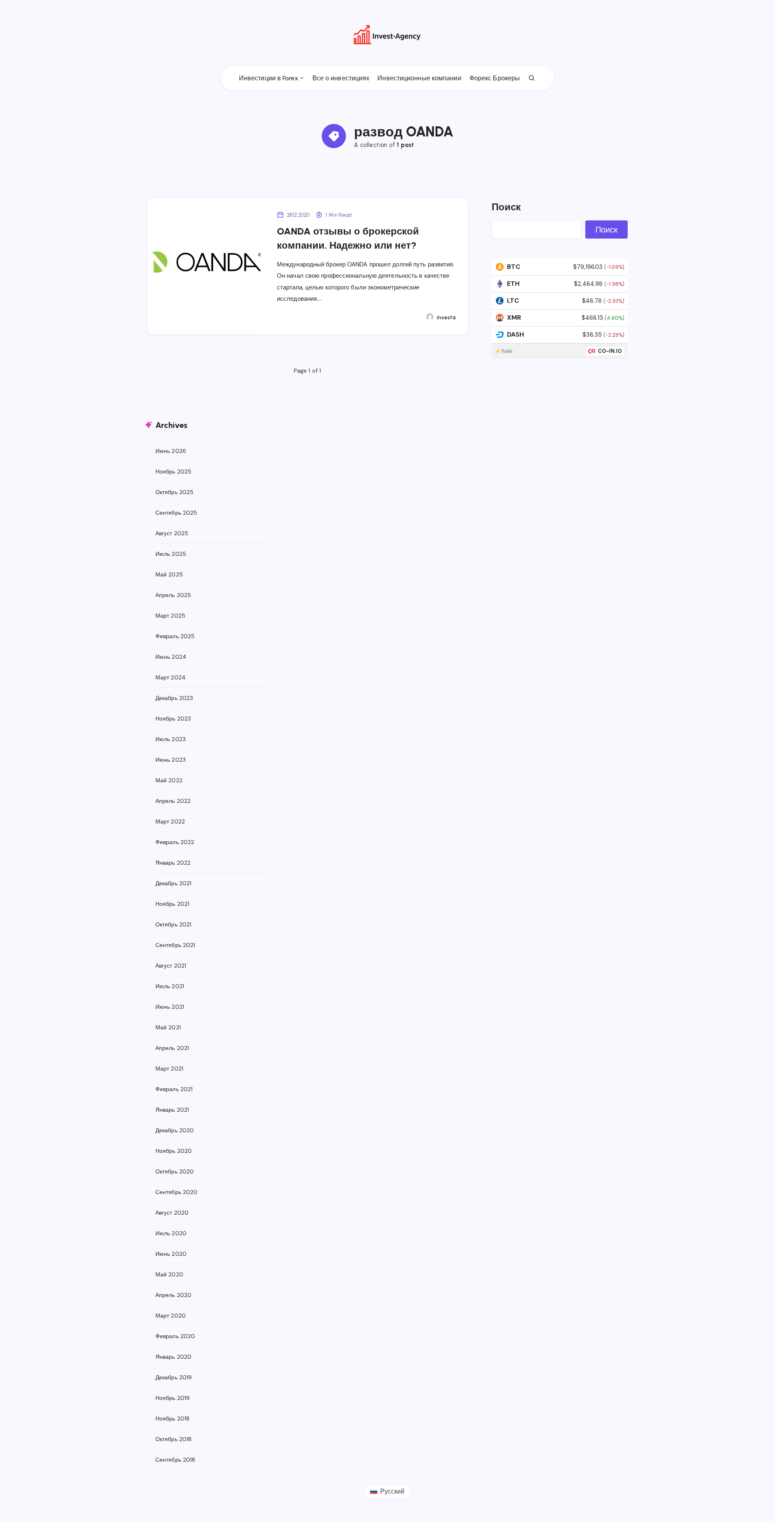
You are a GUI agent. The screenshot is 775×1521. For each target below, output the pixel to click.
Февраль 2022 (174, 842)
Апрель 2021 (172, 1048)
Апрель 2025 (173, 595)
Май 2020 (169, 1274)
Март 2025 (170, 615)
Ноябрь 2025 (173, 471)
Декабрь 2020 (174, 1130)
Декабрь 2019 (173, 1377)
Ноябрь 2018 (172, 1418)
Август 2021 (170, 965)
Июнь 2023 (170, 759)
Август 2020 (172, 1212)
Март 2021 (169, 1068)
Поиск (506, 207)
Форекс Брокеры (494, 78)
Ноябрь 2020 (173, 1150)
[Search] (532, 78)
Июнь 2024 (170, 656)
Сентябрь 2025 (176, 512)
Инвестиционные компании (419, 78)
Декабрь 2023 (174, 698)
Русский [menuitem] (392, 1491)
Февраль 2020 (175, 1336)
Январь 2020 (173, 1356)
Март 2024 (170, 677)
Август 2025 (171, 533)
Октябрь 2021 (173, 924)
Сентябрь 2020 (176, 1192)
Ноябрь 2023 (173, 718)
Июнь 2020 (170, 1253)
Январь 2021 (172, 1109)
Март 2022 (170, 821)
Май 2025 (169, 574)
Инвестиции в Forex (268, 78)
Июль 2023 (170, 739)
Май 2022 (168, 780)
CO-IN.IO (610, 351)
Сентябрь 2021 (175, 945)
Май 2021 (168, 1027)
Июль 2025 (170, 553)
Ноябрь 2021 (172, 903)
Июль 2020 (170, 1233)
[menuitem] (387, 1491)
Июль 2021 (169, 986)
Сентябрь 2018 (175, 1459)
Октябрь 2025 (174, 492)
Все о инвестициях (341, 78)
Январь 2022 (173, 862)
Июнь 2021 (169, 1006)
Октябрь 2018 (173, 1439)
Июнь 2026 (170, 451)
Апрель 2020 (173, 1295)
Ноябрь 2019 (172, 1398)
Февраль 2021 (174, 1089)
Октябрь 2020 (174, 1171)
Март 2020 (170, 1315)
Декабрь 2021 (173, 883)
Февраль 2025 (175, 636)
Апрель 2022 (173, 800)
